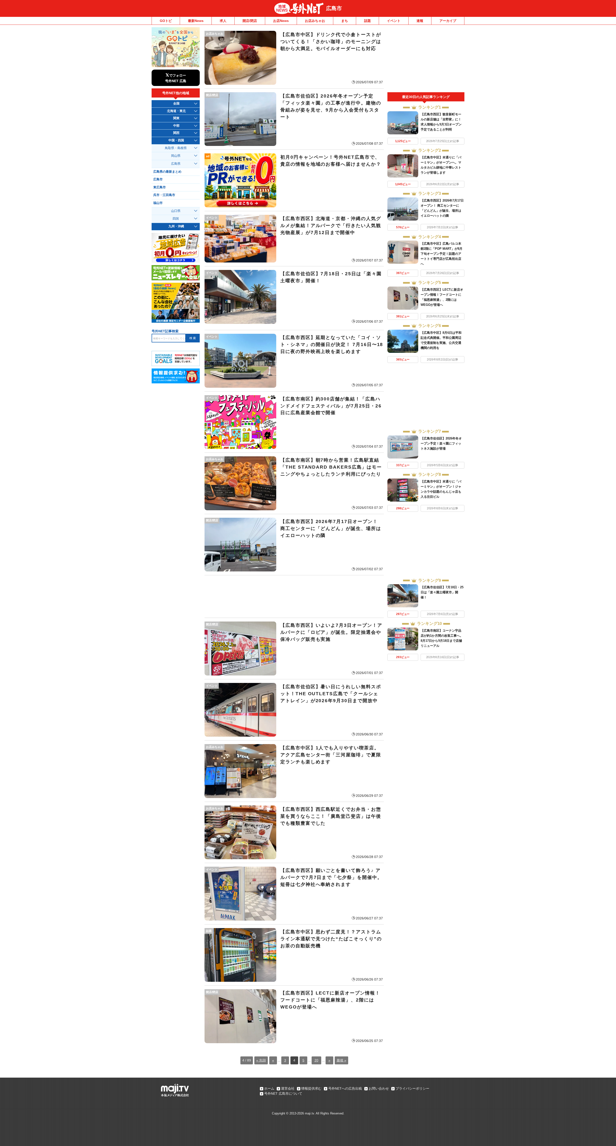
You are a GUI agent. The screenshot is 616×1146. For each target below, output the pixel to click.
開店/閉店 (250, 21)
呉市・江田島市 (164, 195)
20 (316, 1060)
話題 (367, 21)
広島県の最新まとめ (167, 171)
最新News (196, 21)
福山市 (158, 203)
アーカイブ (447, 21)
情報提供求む (311, 1088)
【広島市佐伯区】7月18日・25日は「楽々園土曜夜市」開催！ (442, 592)
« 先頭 (261, 1060)
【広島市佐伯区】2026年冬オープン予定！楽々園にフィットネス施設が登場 (441, 443)
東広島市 (159, 187)
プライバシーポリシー (412, 1088)
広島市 (334, 8)
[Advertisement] (294, 596)
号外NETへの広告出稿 (345, 1088)
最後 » (341, 1060)
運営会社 (288, 1088)
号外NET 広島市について (283, 1093)
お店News (281, 21)
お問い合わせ (379, 1088)
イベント (393, 21)
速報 (420, 21)
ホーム (269, 1088)
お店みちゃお (315, 21)
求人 (223, 21)
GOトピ (166, 21)
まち (344, 21)
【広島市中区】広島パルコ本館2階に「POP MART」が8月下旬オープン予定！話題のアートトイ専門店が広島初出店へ (441, 254)
